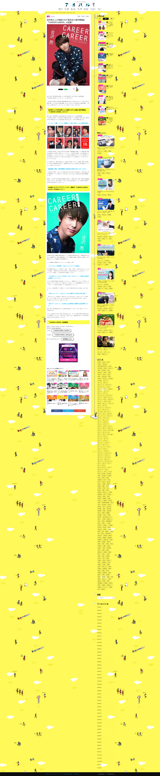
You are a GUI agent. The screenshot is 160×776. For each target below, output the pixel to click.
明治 (110, 529)
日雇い (105, 529)
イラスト (106, 393)
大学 (99, 504)
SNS (99, 376)
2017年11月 (99, 758)
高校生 (100, 153)
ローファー (101, 471)
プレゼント (101, 284)
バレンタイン (101, 442)
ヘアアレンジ (101, 457)
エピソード (101, 397)
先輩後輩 (100, 479)
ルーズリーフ (101, 469)
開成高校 (105, 572)
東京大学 (100, 535)
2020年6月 (99, 658)
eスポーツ (99, 9)
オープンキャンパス (108, 397)
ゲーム (100, 409)
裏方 (99, 562)
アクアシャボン (101, 384)
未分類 (101, 97)
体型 (108, 477)
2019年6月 (99, 697)
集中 (110, 572)
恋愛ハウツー (105, 238)
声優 (109, 498)
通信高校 (105, 568)
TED (110, 376)
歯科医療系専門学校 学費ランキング (110, 55)
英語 (104, 560)
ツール (100, 428)
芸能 (108, 558)
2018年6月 (99, 735)
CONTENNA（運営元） (68, 774)
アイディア (106, 380)
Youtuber (100, 380)
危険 (99, 490)
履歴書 (108, 512)
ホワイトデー (101, 461)
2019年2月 (99, 709)
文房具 (105, 527)
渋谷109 (100, 545)
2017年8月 (99, 767)
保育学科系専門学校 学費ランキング (110, 87)
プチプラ (100, 448)
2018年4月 (99, 742)
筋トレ (104, 554)
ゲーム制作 (101, 411)
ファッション (101, 260)
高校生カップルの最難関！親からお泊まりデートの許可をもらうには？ (110, 67)
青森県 (104, 576)
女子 (104, 506)
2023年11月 (99, 616)
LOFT (110, 372)
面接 (108, 576)
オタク (105, 399)
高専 (99, 585)
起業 (99, 566)
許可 (109, 562)
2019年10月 (99, 684)
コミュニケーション (102, 415)
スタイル (100, 424)
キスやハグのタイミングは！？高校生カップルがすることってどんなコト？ (110, 35)
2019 (104, 362)
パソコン (100, 440)
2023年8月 (99, 626)
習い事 (100, 558)
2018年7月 (99, 732)
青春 (99, 576)
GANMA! (104, 370)
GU (109, 370)
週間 (106, 18)
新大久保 (100, 529)
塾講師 (105, 498)
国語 (104, 496)
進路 (88, 16)
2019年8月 (99, 690)
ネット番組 (110, 434)
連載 (110, 568)
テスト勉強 (111, 430)
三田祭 (104, 473)
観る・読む (86, 9)
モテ (99, 465)
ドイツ (100, 432)
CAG (110, 366)
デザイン (100, 430)
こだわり (110, 413)
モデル (104, 465)
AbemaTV (105, 364)
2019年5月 (99, 700)
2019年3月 (99, 706)
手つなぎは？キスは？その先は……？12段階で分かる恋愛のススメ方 (110, 24)
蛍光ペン (109, 560)
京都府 (110, 475)
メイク (110, 463)
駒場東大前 (101, 583)
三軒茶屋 (109, 473)
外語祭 (110, 500)
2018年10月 (99, 722)
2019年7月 (99, 693)
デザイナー (110, 428)
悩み (111, 238)
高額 (111, 587)
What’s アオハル (49, 774)
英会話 (100, 560)
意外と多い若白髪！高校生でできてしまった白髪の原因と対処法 (110, 45)
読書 (104, 564)
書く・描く (73, 9)
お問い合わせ (76, 774)
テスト (105, 430)
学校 (104, 508)
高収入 (111, 583)
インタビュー (110, 395)
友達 (108, 490)
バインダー (101, 438)
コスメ (105, 413)
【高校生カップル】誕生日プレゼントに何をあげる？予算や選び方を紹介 (105, 276)
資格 (108, 564)
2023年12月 (99, 613)
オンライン (101, 151)
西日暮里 (104, 562)
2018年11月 (99, 719)
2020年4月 (99, 665)
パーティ (106, 436)
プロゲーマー (101, 455)
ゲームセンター (106, 409)
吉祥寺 (100, 496)
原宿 (103, 490)
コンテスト (110, 415)
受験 (79, 16)
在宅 (108, 496)
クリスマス (101, 352)
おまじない (111, 399)
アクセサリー (109, 384)
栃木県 (100, 537)
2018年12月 (99, 716)
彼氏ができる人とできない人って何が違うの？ (110, 108)
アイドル (100, 382)
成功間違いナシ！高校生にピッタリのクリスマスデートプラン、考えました (105, 343)
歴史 (111, 539)
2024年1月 (99, 610)
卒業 (104, 488)
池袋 (99, 541)
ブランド (106, 448)
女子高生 (100, 236)
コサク (100, 413)
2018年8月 (99, 729)
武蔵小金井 (106, 539)
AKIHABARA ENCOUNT (103, 366)
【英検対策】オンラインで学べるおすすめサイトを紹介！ (105, 186)
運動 (103, 570)
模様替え (100, 539)
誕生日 (100, 564)
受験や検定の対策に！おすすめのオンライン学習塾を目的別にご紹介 (105, 164)
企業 (103, 477)
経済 (83, 16)
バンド (100, 444)
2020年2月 (99, 671)
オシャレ (100, 399)
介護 (99, 477)
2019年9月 (99, 687)
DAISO (106, 368)
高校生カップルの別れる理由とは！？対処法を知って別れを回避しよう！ (105, 300)
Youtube (111, 378)
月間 (111, 18)
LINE (105, 372)
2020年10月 (99, 645)
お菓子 (100, 403)
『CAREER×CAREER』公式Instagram (63, 334)
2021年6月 (99, 639)
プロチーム (108, 455)
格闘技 (105, 537)
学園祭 (100, 508)
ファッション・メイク (102, 42)
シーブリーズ (106, 417)
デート (105, 428)
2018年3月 (99, 745)
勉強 (106, 151)
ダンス (110, 426)
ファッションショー (102, 446)
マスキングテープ (109, 461)
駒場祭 (106, 583)
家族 (104, 510)
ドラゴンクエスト (107, 432)
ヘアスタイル (108, 457)
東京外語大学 (108, 533)
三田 (99, 473)
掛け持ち (100, 525)
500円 (100, 364)
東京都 (105, 535)
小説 (99, 512)
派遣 (99, 543)
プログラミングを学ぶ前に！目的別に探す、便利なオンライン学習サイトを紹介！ (105, 206)
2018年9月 (99, 726)
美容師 (108, 556)
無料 (109, 545)
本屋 (103, 533)
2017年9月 (99, 764)
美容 (103, 556)
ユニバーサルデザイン (102, 467)
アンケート (107, 391)
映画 (99, 531)
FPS (99, 370)
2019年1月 (99, 713)
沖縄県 (104, 541)
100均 (100, 362)
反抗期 (100, 492)
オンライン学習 (107, 401)
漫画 (105, 545)
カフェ (100, 405)
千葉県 (100, 488)
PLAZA (105, 374)
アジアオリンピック (102, 386)
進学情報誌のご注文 (67, 339)
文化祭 (100, 527)
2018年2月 (99, 748)
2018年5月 (99, 738)
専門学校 (109, 510)
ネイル (105, 434)
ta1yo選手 (104, 376)
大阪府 (100, 506)
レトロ (107, 469)
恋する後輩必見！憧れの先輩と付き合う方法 (110, 76)
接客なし (106, 525)
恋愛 (99, 21)
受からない (106, 492)
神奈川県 (100, 552)
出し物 (109, 481)
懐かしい (104, 523)
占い (108, 488)
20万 (109, 362)
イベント (100, 393)
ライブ (110, 467)
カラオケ (105, 405)
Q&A (109, 374)
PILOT (100, 374)
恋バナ (111, 236)
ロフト (106, 471)
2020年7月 (99, 655)
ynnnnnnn (105, 378)
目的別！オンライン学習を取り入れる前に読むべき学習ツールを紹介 (105, 142)
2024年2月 (99, 607)
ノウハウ (100, 436)
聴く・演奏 (80, 9)
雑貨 (103, 574)
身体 (110, 566)
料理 (109, 527)
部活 (108, 570)
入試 (109, 479)
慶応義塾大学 (109, 521)
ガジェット (106, 403)
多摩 (99, 502)
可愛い (110, 494)
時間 (112, 531)
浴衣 (103, 543)
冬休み (104, 481)
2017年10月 (99, 761)
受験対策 (100, 494)
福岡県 (105, 552)
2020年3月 (99, 668)
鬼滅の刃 (103, 589)
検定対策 (110, 537)
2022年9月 (99, 632)
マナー (100, 463)
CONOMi (100, 368)
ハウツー (106, 438)
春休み (107, 531)
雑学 (99, 574)
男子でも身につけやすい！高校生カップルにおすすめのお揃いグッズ (105, 252)
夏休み (105, 500)
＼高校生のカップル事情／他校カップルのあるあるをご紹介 (110, 98)
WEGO (100, 378)
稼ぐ (99, 554)
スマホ (105, 426)
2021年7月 (99, 636)
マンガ (105, 463)
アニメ (109, 386)
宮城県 (100, 510)
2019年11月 (99, 681)
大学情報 (104, 504)
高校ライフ (61, 9)
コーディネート (107, 411)
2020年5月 (99, 661)
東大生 (110, 535)
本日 (100, 18)
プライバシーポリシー (58, 774)
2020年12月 (99, 642)
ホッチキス (101, 459)
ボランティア (107, 459)
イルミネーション (102, 395)
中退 (99, 475)
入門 (99, 481)
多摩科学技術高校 (106, 502)
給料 (99, 556)
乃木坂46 (104, 475)
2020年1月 (99, 674)
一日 (111, 471)
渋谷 (112, 543)
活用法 (109, 541)
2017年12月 (99, 755)
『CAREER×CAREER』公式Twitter (61, 330)
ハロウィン (108, 442)
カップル (111, 403)
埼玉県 (100, 498)
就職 (103, 512)
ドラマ (100, 434)
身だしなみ (105, 566)
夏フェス (100, 500)
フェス (109, 446)
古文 (105, 494)
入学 (105, 479)
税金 (110, 552)
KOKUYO (100, 372)
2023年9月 (99, 623)
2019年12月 (99, 677)
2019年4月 (99, 703)
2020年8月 (99, 652)
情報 (103, 521)
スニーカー (106, 424)
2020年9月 (99, 648)
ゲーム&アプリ (93, 9)
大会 (112, 502)
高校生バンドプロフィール (103, 587)
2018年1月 (99, 751)
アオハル (106, 382)
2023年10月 (99, 619)
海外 (108, 543)
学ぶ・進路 (67, 9)
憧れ (99, 523)
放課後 (110, 214)
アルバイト (101, 391)
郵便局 (100, 572)
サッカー (100, 417)
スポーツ (100, 426)
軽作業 (100, 568)
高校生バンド (110, 585)
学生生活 (108, 173)
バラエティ (106, 440)
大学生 (110, 504)
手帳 (109, 523)
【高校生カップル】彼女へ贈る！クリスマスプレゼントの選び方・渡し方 (110, 120)
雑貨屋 (108, 574)
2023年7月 (99, 629)
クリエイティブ (101, 407)
